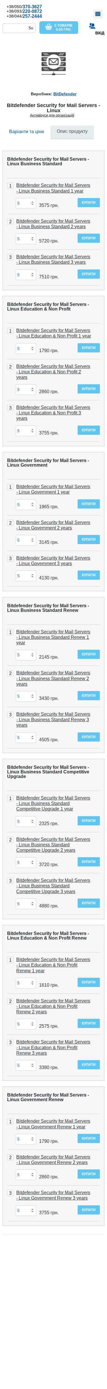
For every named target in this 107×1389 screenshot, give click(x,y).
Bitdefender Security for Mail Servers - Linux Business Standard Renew (48, 608)
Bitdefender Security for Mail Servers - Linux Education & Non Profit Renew (48, 935)
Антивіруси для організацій (52, 115)
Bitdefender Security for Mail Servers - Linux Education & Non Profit (48, 306)
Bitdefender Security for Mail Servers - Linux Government (48, 462)
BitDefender (64, 94)
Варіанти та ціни (26, 131)
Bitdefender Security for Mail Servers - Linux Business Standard (48, 161)
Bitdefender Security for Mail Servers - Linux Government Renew (48, 1097)
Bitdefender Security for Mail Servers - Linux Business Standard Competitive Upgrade (48, 772)
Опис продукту (72, 131)
